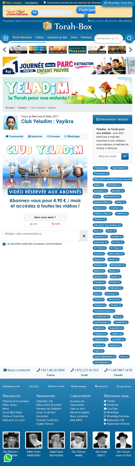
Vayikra (116, 333)
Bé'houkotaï (112, 196)
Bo (97, 196)
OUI (35, 224)
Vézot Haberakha (104, 356)
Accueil (9, 107)
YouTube (112, 408)
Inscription (31, 3)
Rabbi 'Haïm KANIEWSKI (34, 453)
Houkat (117, 236)
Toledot (115, 305)
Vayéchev (100, 339)
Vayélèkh (118, 339)
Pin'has (115, 282)
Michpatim (118, 265)
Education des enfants (107, 225)
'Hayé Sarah (119, 167)
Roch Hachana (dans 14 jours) (37, 21)
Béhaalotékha (102, 202)
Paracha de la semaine (16, 401)
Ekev (98, 230)
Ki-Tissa (116, 247)
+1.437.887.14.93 (120, 370)
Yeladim (22, 107)
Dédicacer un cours (14, 420)
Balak (98, 185)
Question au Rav (57, 37)
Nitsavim (100, 276)
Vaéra (98, 350)
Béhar (120, 202)
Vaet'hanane (102, 322)
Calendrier (112, 21)
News (6, 408)
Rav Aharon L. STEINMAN (11, 453)
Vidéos (39, 37)
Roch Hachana (22, 37)
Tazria (98, 299)
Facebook (112, 404)
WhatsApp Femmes (117, 416)
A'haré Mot (101, 173)
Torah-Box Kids (104, 310)
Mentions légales (79, 412)
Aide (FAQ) (76, 420)
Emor (111, 230)
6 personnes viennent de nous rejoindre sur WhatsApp (74, 2)
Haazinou (100, 236)
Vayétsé (115, 345)
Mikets (99, 270)
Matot (113, 259)
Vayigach (100, 333)
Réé (97, 293)
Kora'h (99, 253)
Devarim (100, 219)
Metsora (100, 265)
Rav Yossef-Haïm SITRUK (123, 453)
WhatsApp (112, 412)
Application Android (118, 423)
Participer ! (87, 13)
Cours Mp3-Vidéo (12, 412)
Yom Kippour (102, 362)
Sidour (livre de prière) (49, 404)
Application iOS (115, 420)
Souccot (112, 293)
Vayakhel (121, 322)
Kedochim (100, 242)
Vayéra (99, 345)
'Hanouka (100, 167)
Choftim (116, 207)
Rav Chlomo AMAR (79, 453)
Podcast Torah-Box (47, 420)
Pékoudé (116, 287)
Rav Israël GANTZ (101, 453)
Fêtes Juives (10, 404)
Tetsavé (99, 305)
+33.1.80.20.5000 (53, 370)
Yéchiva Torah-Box (13, 416)
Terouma (114, 299)
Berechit (117, 190)
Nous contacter (19, 370)
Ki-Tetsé (99, 247)
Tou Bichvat (101, 316)
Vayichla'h (116, 328)
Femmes (86, 37)
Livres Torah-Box (46, 412)
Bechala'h (100, 190)
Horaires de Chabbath (48, 408)
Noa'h (115, 276)
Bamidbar (114, 185)
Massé (99, 259)
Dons (74, 37)
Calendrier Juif (44, 401)
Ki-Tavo (117, 242)
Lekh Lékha (116, 253)
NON (57, 224)
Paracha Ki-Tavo (12, 21)
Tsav (118, 316)
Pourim (99, 287)
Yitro (124, 356)
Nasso (114, 270)
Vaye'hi (99, 328)
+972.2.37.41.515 (86, 370)
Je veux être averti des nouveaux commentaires (34, 243)
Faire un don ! (77, 408)
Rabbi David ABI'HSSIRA (56, 453)
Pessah (99, 282)
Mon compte (13, 3)
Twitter (110, 401)
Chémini (121, 213)
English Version (45, 423)
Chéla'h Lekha (102, 213)
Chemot (99, 207)
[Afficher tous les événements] (45, 3)
